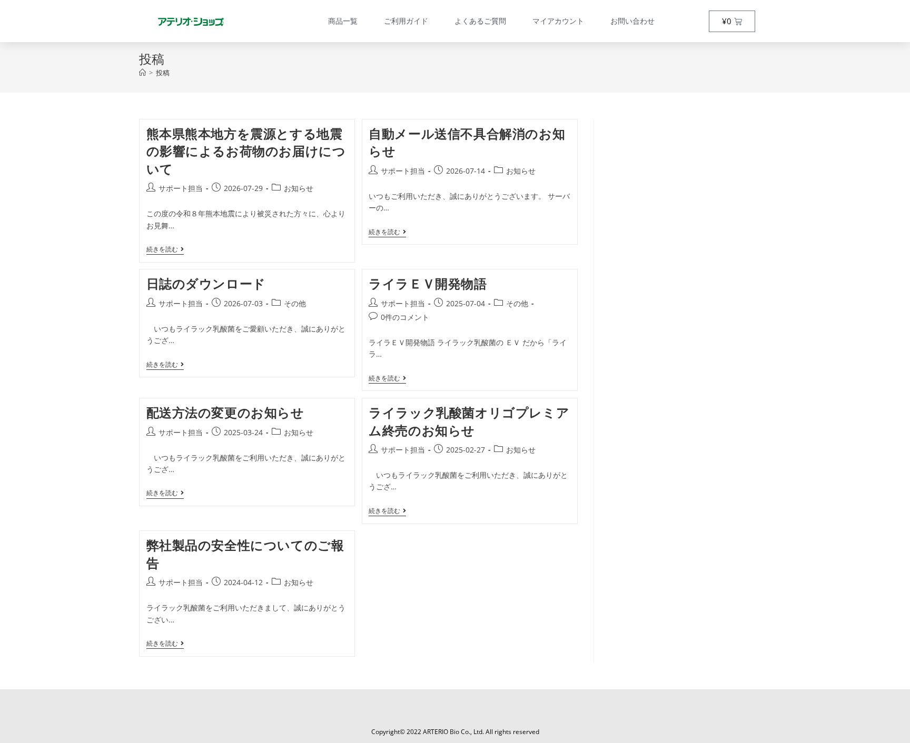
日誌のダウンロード (206, 283)
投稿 (163, 72)
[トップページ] (142, 72)
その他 (295, 303)
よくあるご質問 (480, 21)
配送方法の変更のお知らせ (225, 412)
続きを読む (165, 250)
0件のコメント (405, 317)
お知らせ (298, 188)
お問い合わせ (632, 21)
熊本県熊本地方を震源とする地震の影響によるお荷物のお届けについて (246, 151)
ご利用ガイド (406, 21)
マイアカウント (558, 21)
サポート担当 (181, 188)
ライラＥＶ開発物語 (428, 283)
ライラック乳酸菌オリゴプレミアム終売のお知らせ (469, 421)
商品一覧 (343, 21)
